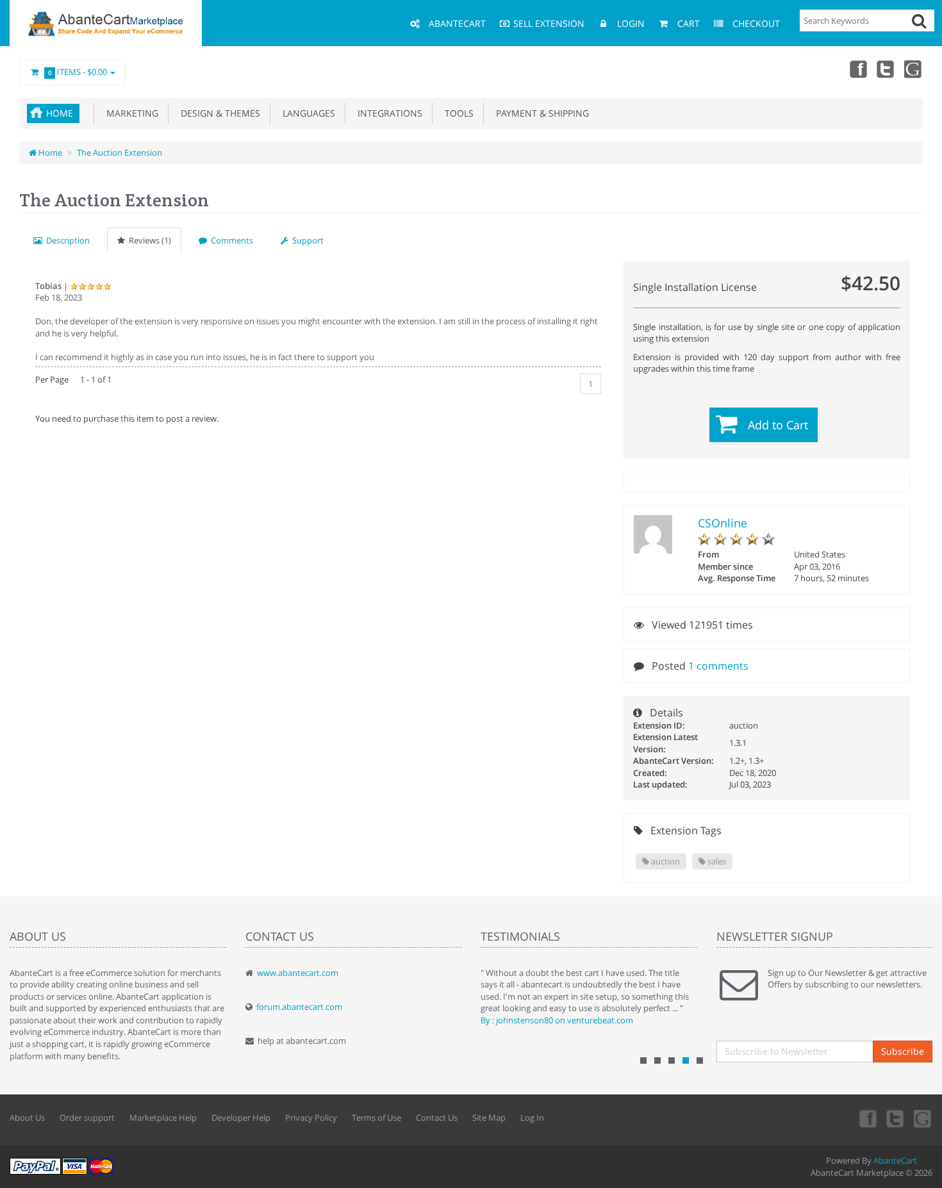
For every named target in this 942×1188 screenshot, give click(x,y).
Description (66, 240)
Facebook (857, 68)
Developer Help (240, 1117)
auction (664, 861)
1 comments (718, 666)
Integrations (387, 113)
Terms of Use (376, 1117)
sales (716, 861)
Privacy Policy (311, 1117)
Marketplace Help (163, 1117)
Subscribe (902, 1051)
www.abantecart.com (297, 972)
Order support (87, 1117)
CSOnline (722, 523)
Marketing (129, 113)
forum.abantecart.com (299, 1006)
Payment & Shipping (540, 113)
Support (306, 240)
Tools (457, 113)
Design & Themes (218, 113)
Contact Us (437, 1117)
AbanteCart (895, 1160)
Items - (78, 72)
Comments (230, 240)
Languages (306, 113)
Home (59, 113)
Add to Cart (778, 425)
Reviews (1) (148, 240)
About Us (27, 1117)
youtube (913, 68)
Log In (532, 1117)
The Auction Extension (119, 152)
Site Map (489, 1117)
